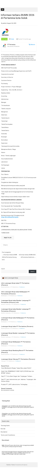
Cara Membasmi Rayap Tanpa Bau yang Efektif (16, 368)
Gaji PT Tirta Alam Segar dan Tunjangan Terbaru (16, 376)
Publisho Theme (10, 464)
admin (4, 23)
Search (3, 268)
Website (32, 44)
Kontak (3, 429)
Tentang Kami (5, 425)
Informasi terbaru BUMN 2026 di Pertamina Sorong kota (9, 257)
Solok (12, 39)
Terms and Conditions (8, 435)
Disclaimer (4, 432)
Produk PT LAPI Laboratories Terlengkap (14, 384)
